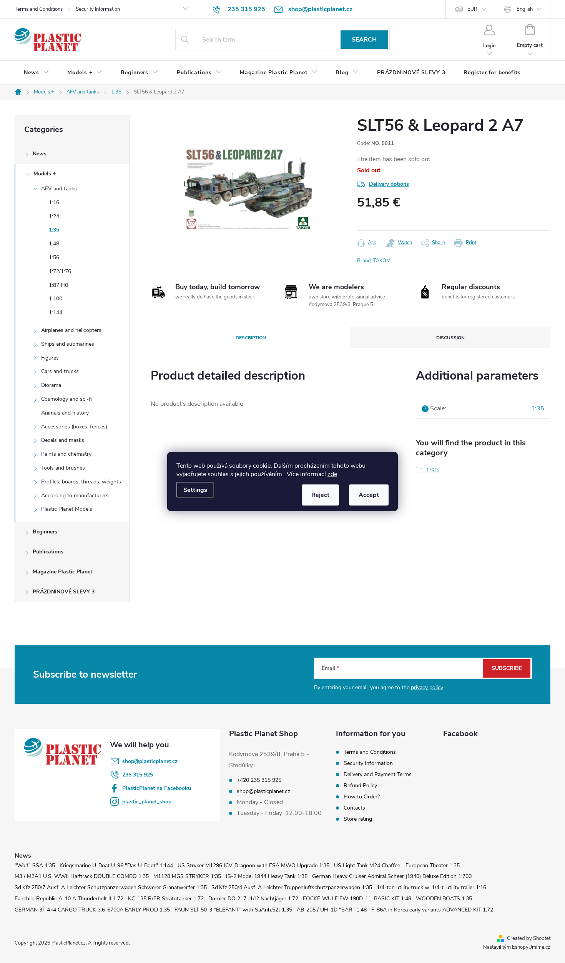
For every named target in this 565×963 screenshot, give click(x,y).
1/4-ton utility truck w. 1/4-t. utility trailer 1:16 (431, 887)
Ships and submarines (67, 344)
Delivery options (389, 184)
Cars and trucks (60, 371)
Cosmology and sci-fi (66, 399)
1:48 (54, 243)
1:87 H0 (58, 285)
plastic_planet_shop (146, 801)
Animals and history (65, 413)
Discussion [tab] (450, 338)
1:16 (54, 202)
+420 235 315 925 (259, 780)
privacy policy (427, 687)
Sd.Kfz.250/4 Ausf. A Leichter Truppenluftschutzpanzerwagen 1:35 (291, 887)
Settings (195, 490)
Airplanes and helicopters (71, 330)
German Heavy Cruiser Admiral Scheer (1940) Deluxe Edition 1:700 (392, 876)
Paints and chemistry (66, 454)
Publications (48, 551)
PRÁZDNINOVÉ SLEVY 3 (64, 591)
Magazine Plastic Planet (62, 571)
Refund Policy (360, 785)
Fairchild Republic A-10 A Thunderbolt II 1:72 (69, 898)
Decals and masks (62, 440)
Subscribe (507, 668)
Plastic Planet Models (66, 509)
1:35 (54, 229)
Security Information (98, 9)
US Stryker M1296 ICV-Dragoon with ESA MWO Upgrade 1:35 (253, 865)
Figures (50, 358)
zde (332, 474)
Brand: (374, 260)
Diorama (51, 385)
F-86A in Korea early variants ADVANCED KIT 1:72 (432, 909)
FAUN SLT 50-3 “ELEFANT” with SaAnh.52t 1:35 (233, 909)
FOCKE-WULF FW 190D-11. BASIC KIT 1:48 (357, 898)
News (40, 153)
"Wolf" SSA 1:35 (35, 865)
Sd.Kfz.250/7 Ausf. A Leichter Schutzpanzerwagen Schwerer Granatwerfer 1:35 (111, 887)
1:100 (55, 298)
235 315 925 (137, 774)
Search (364, 39)
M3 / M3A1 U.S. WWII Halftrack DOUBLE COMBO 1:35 (82, 876)
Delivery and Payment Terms (378, 774)
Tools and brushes (63, 468)
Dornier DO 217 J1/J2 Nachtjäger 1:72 (253, 898)
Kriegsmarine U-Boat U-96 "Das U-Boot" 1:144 (116, 865)
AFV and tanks (59, 188)
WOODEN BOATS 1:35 (444, 898)
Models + (44, 173)
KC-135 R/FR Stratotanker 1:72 (166, 898)
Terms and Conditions (39, 9)
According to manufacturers (75, 495)
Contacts (354, 807)
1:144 (55, 312)
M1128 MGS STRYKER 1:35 (187, 876)
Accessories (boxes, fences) (74, 426)
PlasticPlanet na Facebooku (156, 788)
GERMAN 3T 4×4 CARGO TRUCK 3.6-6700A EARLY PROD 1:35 (92, 909)
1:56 (54, 257)
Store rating (358, 819)
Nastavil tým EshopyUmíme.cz (516, 947)
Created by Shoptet (528, 938)
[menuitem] (36, 73)
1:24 (54, 216)
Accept (369, 495)
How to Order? (362, 796)
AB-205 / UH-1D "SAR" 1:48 (332, 909)
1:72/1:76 (60, 271)
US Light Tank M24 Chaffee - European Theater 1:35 (397, 865)
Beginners (45, 531)
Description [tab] (251, 338)
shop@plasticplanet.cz (150, 761)
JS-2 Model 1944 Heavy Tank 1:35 (266, 876)
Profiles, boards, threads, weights (81, 481)
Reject (320, 495)
